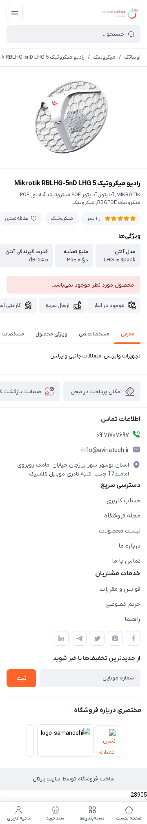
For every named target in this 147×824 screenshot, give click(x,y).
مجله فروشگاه (122, 516)
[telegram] (79, 638)
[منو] (15, 13)
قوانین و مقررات (120, 589)
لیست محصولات (119, 531)
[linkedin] (61, 638)
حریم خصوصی (122, 604)
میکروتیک (104, 57)
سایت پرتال (46, 779)
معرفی (128, 334)
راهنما (132, 619)
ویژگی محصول (51, 334)
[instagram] (115, 638)
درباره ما (129, 546)
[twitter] (97, 638)
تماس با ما (126, 561)
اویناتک (132, 57)
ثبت (21, 678)
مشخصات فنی (94, 334)
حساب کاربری (123, 501)
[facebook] (133, 638)
